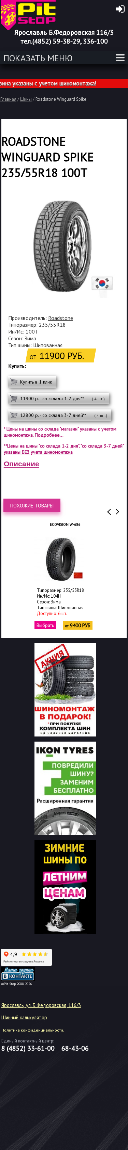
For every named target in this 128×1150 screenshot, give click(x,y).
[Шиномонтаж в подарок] (65, 734)
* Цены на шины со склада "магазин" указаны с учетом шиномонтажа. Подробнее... (60, 432)
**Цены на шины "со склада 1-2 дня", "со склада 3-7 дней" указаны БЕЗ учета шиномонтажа (64, 449)
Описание (21, 464)
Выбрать (45, 625)
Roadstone (60, 317)
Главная (8, 99)
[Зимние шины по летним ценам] (65, 931)
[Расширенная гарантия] (65, 833)
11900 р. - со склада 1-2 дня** (62, 398)
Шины (26, 99)
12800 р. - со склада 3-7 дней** (63, 415)
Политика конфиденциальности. (32, 1030)
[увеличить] (59, 559)
